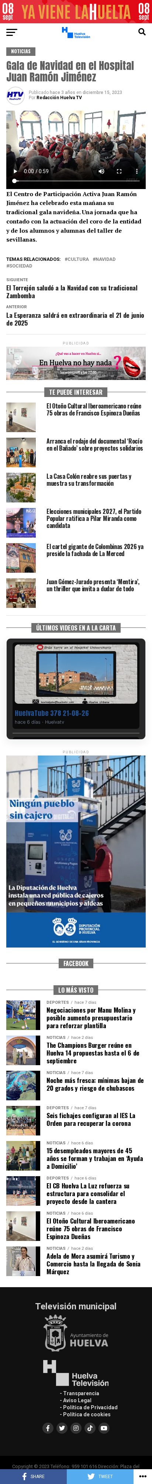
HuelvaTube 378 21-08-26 (52, 713)
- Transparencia (79, 1393)
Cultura (78, 259)
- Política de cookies (85, 1414)
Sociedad (20, 266)
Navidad (105, 259)
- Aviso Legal (75, 1400)
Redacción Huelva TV (59, 97)
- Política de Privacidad (89, 1407)
